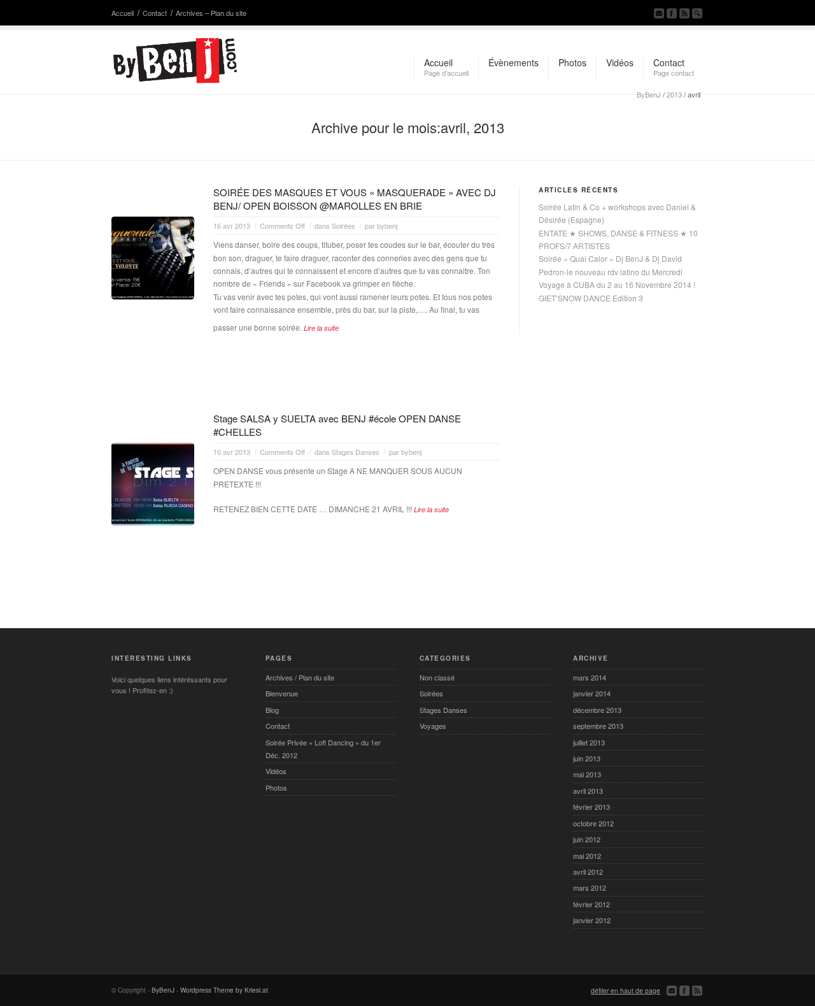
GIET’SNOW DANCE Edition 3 (591, 297)
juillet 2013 (589, 742)
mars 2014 (589, 677)
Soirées (343, 225)
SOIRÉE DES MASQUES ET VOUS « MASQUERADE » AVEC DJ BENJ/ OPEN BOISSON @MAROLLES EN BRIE (354, 198)
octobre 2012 (593, 823)
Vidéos (276, 771)
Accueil (122, 13)
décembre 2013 (597, 710)
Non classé (437, 677)
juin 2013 (586, 758)
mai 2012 (587, 856)
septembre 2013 (598, 726)
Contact (155, 13)
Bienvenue (282, 693)
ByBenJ (649, 94)
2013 (674, 94)
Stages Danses (355, 452)
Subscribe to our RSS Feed (684, 13)
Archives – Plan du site (211, 13)
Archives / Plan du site (300, 677)
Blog (272, 710)
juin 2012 (586, 839)
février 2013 (591, 806)
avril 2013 (588, 791)
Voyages (433, 726)
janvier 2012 (592, 920)
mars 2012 (589, 887)
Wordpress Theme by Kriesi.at (224, 990)
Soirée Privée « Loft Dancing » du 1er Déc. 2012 (323, 748)
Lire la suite (321, 328)
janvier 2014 (592, 693)
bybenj (387, 225)
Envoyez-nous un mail (659, 13)
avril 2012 (588, 871)
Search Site (697, 13)
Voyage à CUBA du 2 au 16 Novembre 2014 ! (617, 284)
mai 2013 (587, 774)
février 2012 (591, 904)
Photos (276, 787)
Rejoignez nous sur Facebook (671, 13)
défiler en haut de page (625, 990)
